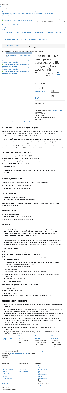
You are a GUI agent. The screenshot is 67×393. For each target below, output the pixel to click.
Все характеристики (56, 110)
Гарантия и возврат (27, 13)
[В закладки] (38, 98)
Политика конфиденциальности (8, 372)
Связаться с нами (7, 380)
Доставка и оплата (15, 13)
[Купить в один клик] (37, 98)
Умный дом (50, 32)
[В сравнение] (40, 98)
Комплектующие (39, 32)
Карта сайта (5, 383)
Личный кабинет (23, 366)
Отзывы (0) (27, 122)
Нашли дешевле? (40, 91)
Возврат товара (6, 381)
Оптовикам (50, 13)
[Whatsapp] (40, 351)
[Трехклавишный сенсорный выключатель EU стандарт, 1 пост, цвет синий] (19, 56)
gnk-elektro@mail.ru (7, 15)
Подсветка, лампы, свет (11, 39)
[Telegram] (42, 351)
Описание (6, 122)
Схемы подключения (40, 13)
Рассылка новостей (24, 371)
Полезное (17, 15)
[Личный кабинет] (63, 17)
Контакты (23, 15)
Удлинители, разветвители (28, 39)
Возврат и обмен (7, 378)
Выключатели (9, 32)
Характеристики (16, 122)
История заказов (23, 367)
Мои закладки (22, 369)
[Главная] (4, 45)
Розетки (17, 32)
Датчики (58, 32)
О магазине (5, 13)
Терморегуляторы (27, 32)
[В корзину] (36, 98)
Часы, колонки (43, 39)
